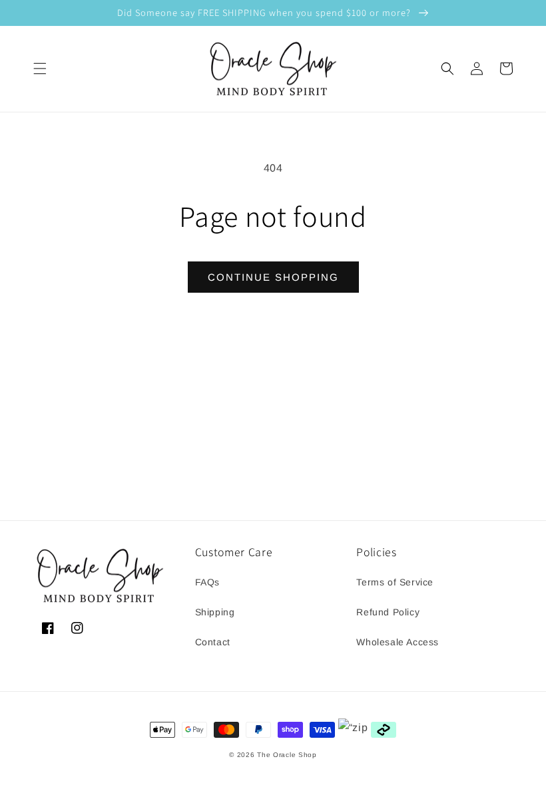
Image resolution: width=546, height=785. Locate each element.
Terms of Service (394, 582)
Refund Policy (387, 612)
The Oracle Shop (287, 754)
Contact (212, 642)
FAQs (207, 582)
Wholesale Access (397, 642)
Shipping (215, 612)
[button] (40, 68)
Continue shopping (273, 277)
